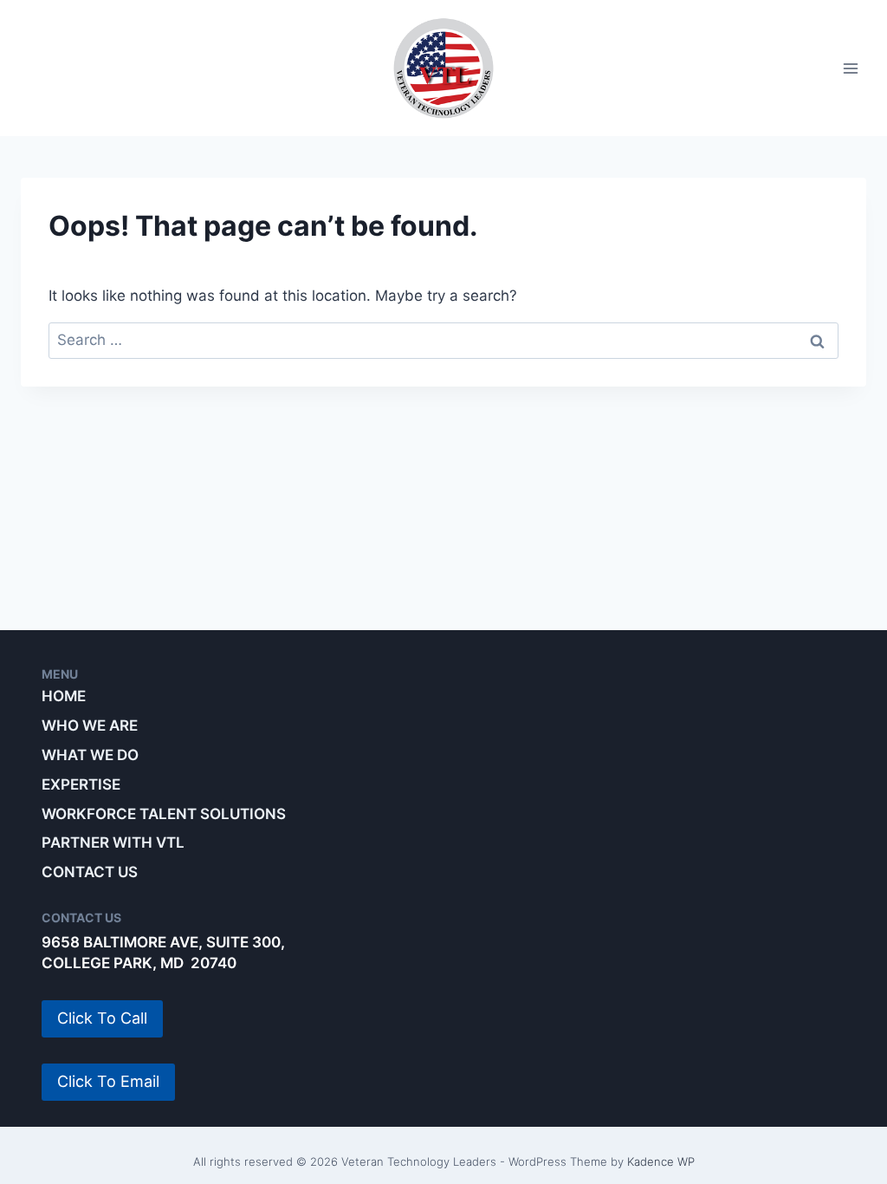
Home (64, 696)
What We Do (90, 755)
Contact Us (90, 872)
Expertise (81, 784)
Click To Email (108, 1081)
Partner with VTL (113, 842)
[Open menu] (850, 68)
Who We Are (90, 725)
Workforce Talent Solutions (164, 814)
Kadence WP (661, 1161)
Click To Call (102, 1018)
